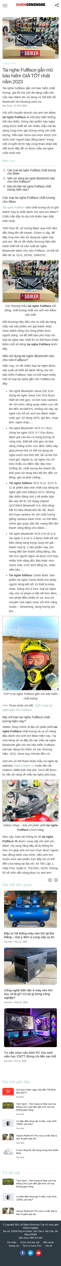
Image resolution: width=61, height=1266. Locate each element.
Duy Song (7, 105)
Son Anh (10, 938)
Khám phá (9, 63)
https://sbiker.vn (24, 765)
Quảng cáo (14, 1246)
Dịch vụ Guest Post (32, 1246)
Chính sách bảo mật (29, 1242)
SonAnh (20, 1097)
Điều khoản (48, 1242)
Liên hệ (48, 1246)
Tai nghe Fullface (13, 207)
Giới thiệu (11, 1242)
